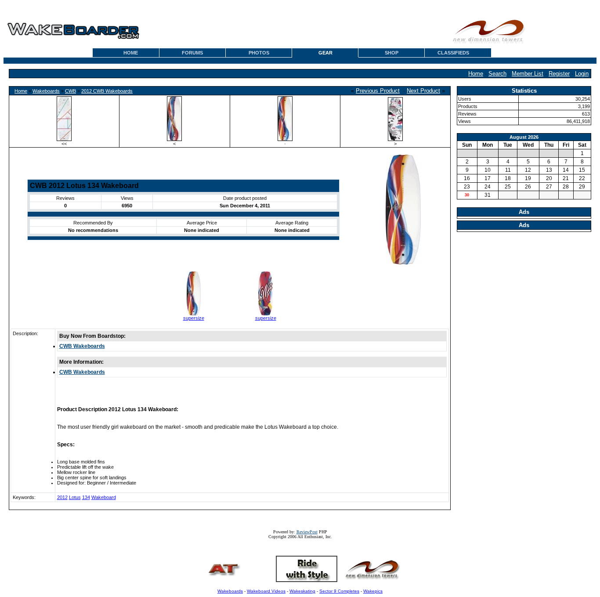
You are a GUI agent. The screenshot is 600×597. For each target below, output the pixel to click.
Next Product (423, 90)
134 (86, 497)
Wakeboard (103, 497)
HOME (130, 52)
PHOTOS (259, 52)
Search (497, 73)
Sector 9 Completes (339, 591)
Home (475, 73)
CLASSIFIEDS (453, 52)
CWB (70, 91)
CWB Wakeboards (82, 346)
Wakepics (373, 591)
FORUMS (192, 52)
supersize (193, 318)
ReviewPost (307, 531)
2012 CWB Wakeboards (107, 91)
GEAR (325, 52)
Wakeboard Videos (266, 591)
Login (582, 73)
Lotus (75, 497)
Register (559, 73)
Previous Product (378, 90)
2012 (62, 497)
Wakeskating (302, 591)
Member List (527, 73)
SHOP (391, 52)
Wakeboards (46, 91)
